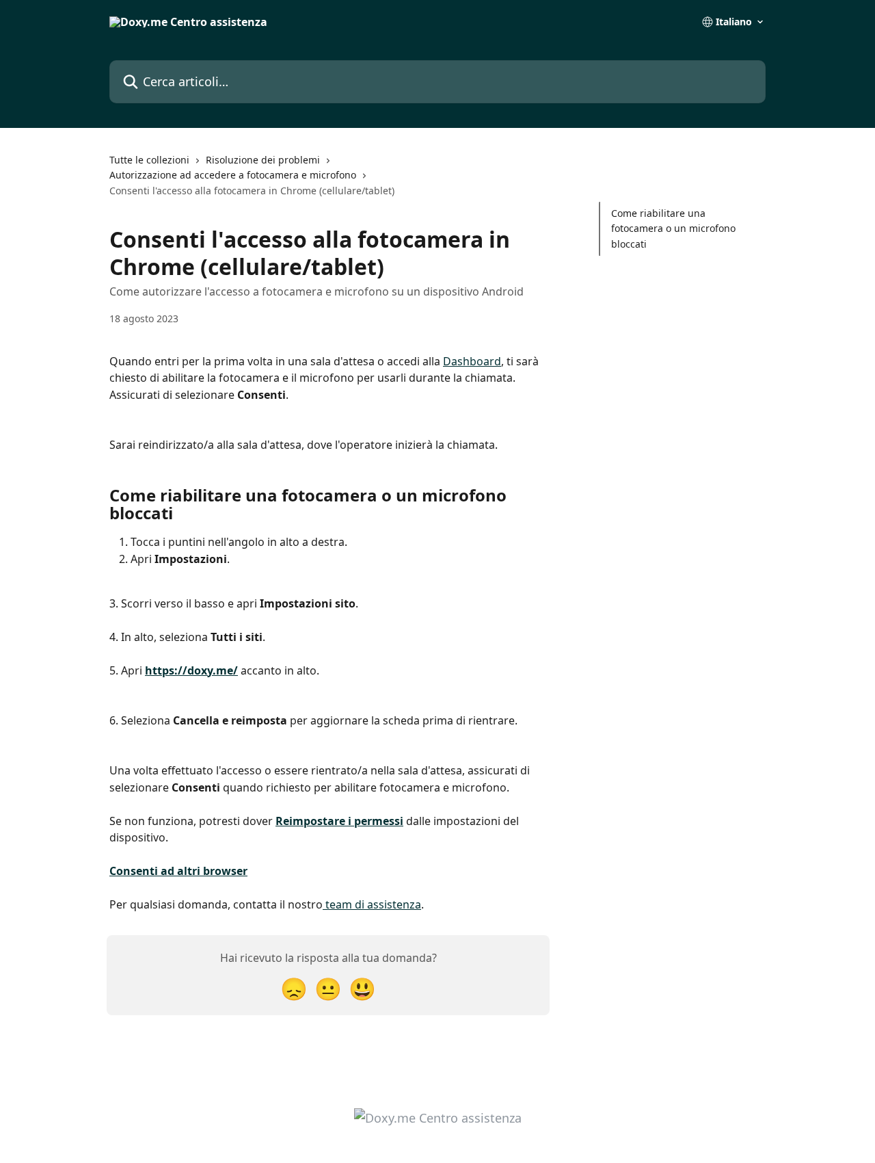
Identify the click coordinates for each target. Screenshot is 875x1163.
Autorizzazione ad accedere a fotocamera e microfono (232, 174)
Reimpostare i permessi (339, 820)
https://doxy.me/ (191, 670)
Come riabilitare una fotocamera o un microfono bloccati (673, 228)
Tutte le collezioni (149, 159)
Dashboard (472, 361)
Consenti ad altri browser (178, 870)
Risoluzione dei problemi (263, 159)
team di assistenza (372, 904)
